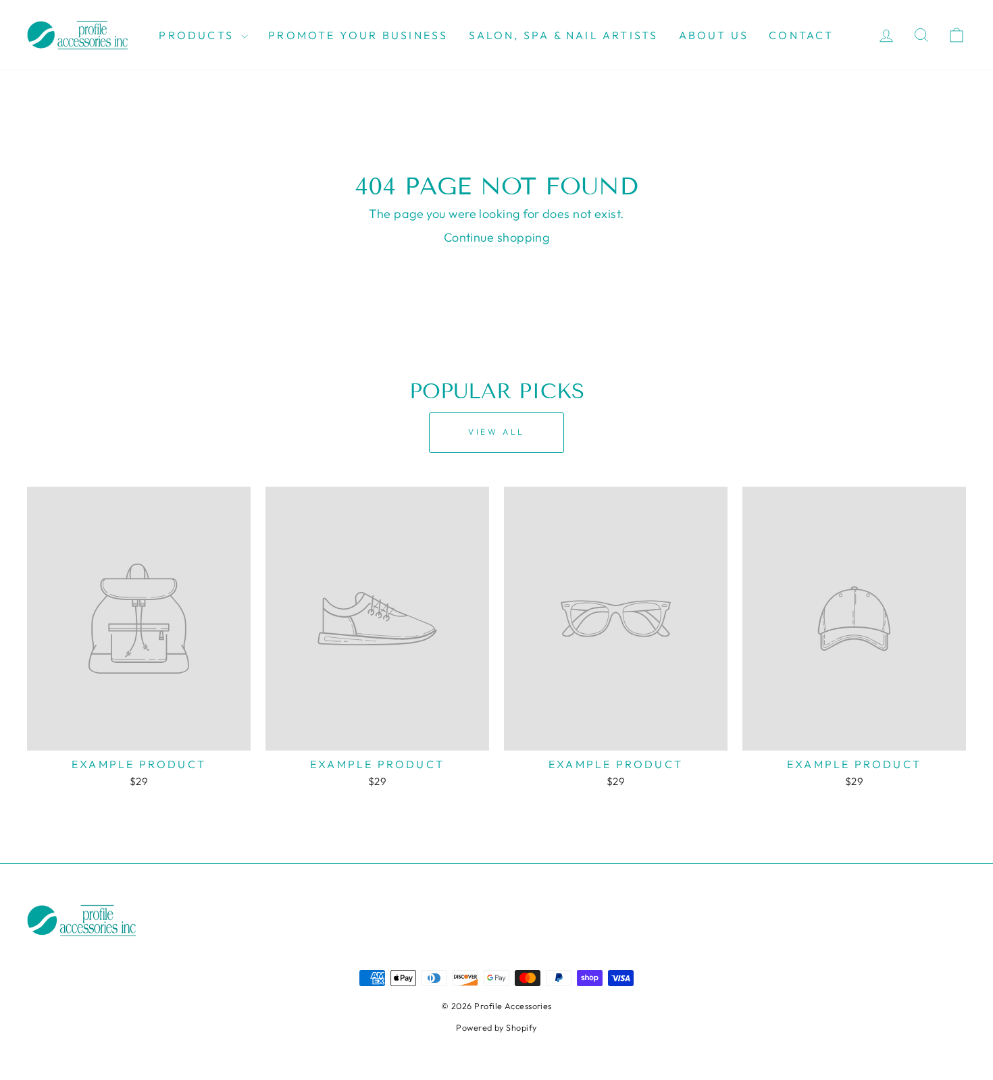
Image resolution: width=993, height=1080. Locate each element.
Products (198, 35)
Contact (801, 35)
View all (496, 432)
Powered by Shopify (496, 1027)
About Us (714, 35)
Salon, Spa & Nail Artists (564, 35)
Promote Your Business (358, 35)
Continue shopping (497, 237)
